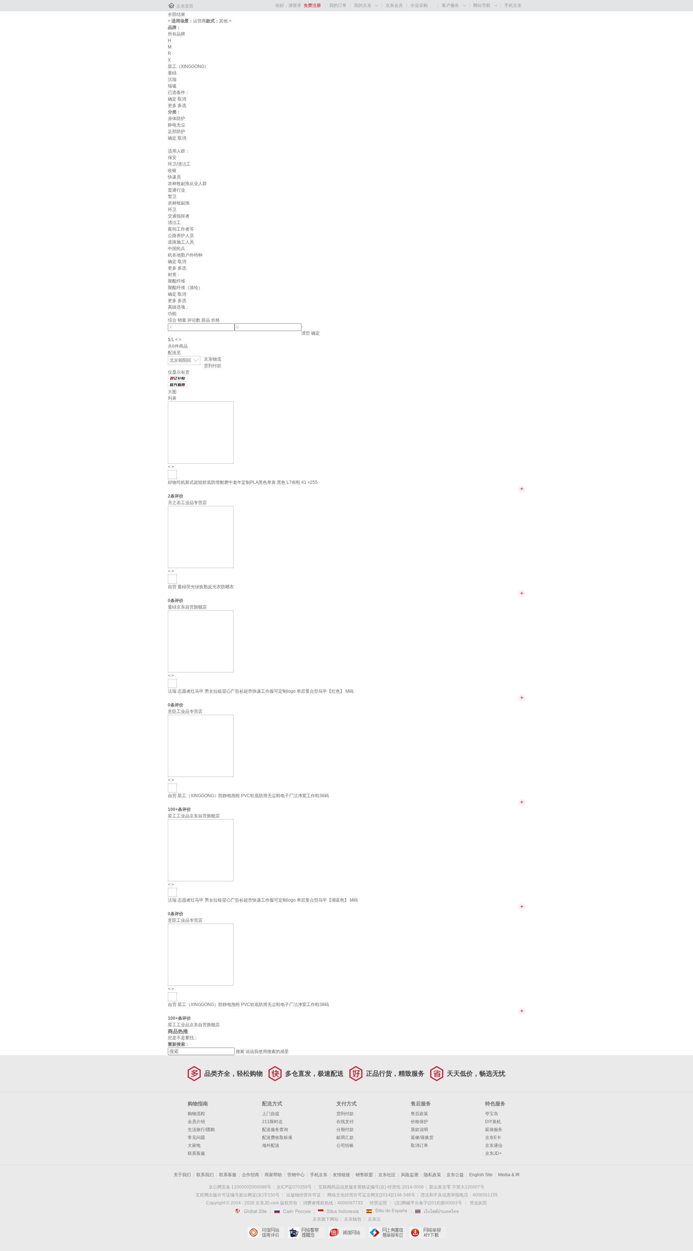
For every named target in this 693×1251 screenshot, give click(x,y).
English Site (481, 1174)
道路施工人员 (181, 242)
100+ (173, 809)
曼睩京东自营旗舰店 (187, 607)
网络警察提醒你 (306, 1232)
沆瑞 (172, 79)
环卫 (172, 209)
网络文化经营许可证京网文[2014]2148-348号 (371, 1195)
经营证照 (378, 1202)
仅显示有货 (178, 372)
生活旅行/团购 (201, 1129)
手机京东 (513, 5)
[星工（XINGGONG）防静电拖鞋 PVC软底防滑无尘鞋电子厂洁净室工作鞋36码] (201, 745)
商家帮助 (273, 1174)
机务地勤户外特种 (185, 255)
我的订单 (337, 5)
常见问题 (196, 1137)
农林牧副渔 (178, 203)
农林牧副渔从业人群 (187, 183)
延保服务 (493, 1129)
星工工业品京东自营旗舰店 (194, 815)
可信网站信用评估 (265, 1232)
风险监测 (409, 1174)
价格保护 (419, 1121)
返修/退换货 (422, 1137)
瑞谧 (172, 86)
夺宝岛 (491, 1113)
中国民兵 (176, 248)
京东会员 (394, 5)
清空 (305, 333)
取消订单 (419, 1145)
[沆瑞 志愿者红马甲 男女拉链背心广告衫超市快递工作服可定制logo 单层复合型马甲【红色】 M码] (201, 641)
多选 (182, 105)
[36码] (172, 787)
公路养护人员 (181, 235)
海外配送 (270, 1145)
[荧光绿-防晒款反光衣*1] (172, 578)
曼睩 (172, 73)
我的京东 (362, 5)
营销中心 (296, 1174)
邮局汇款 (345, 1137)
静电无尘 (176, 125)
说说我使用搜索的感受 (267, 1051)
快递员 (174, 177)
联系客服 (196, 1153)
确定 (172, 99)
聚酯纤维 (176, 281)
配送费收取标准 (277, 1137)
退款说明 (419, 1129)
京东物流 (212, 359)
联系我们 (205, 1174)
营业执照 (478, 1202)
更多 (172, 105)
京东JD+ (493, 1153)
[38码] (172, 996)
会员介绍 (196, 1121)
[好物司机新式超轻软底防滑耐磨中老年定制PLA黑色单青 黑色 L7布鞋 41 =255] (201, 432)
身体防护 (176, 118)
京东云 (374, 1219)
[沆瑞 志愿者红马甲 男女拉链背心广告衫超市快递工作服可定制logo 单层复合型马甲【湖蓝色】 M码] (201, 849)
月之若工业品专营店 (187, 502)
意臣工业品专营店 (185, 711)
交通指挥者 (178, 216)
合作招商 (250, 1174)
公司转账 (345, 1145)
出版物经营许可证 (303, 1195)
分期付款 (345, 1129)
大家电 (194, 1145)
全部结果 (176, 14)
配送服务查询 (275, 1129)
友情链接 (341, 1174)
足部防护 (176, 131)
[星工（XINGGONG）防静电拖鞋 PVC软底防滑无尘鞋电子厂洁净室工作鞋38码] (201, 954)
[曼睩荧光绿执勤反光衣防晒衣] (201, 536)
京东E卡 (493, 1137)
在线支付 (345, 1121)
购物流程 (196, 1113)
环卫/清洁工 (179, 164)
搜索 (240, 1051)
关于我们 (182, 1174)
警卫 (172, 196)
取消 (182, 99)
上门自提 (270, 1113)
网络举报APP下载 (427, 1232)
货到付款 (212, 365)
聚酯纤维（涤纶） (185, 287)
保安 (172, 157)
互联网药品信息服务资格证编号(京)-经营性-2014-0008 (371, 1187)
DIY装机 (493, 1121)
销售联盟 (364, 1174)
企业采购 (419, 5)
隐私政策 (432, 1174)
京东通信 (493, 1145)
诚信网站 (346, 1232)
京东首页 (184, 6)
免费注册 (312, 5)
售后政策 (419, 1113)
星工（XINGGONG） (188, 66)
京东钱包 (352, 1219)
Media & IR (509, 1174)
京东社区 (387, 1174)
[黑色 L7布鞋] (172, 474)
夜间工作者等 (181, 229)
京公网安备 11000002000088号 (240, 1187)
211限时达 (272, 1121)
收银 (172, 170)
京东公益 (455, 1174)
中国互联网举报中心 (387, 1232)
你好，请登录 (288, 5)
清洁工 (174, 222)
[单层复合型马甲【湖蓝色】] (172, 892)
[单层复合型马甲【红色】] (172, 683)
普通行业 (176, 190)
